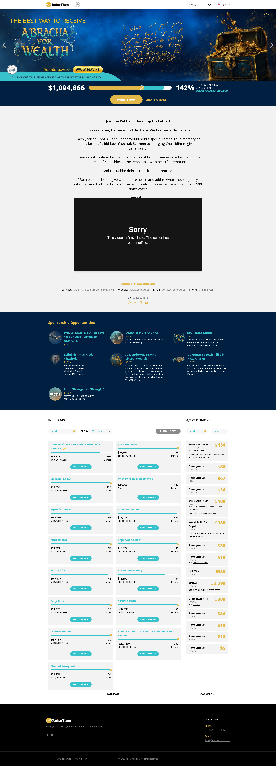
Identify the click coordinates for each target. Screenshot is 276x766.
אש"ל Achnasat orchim (202, 450)
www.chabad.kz (139, 289)
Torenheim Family (130, 570)
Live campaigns (190, 4)
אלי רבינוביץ (58, 570)
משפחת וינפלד (127, 601)
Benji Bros (57, 601)
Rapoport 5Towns (130, 540)
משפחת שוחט (59, 540)
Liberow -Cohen (61, 479)
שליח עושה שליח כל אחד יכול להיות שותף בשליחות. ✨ (76, 446)
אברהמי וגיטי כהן (61, 631)
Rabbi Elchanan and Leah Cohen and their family (146, 633)
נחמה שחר (196, 604)
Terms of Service (63, 758)
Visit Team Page (81, 467)
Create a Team (155, 99)
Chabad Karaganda (63, 666)
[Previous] (4, 45)
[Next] (272, 45)
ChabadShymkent (130, 509)
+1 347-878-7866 (215, 730)
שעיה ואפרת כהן (127, 444)
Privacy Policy (80, 758)
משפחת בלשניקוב (62, 509)
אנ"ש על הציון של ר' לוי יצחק (135, 479)
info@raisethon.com (217, 740)
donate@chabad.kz (173, 289)
